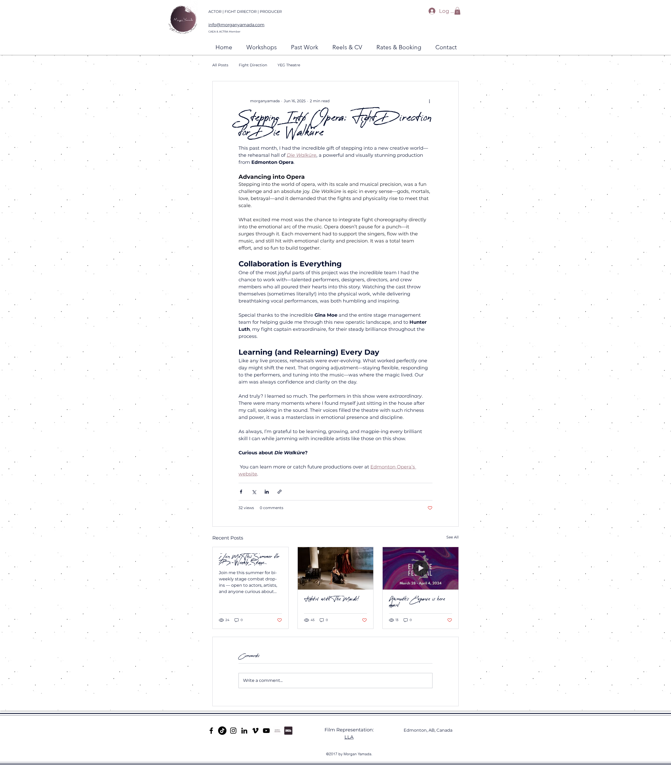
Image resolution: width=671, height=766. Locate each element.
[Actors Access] (277, 730)
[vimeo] (255, 730)
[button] (457, 11)
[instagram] (233, 730)
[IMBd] (288, 730)
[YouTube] (266, 730)
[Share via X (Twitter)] (253, 491)
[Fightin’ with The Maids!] (336, 568)
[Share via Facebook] (241, 491)
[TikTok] (222, 730)
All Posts (220, 65)
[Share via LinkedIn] (266, 491)
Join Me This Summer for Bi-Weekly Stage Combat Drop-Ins (249, 559)
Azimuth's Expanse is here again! (417, 602)
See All (452, 537)
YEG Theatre (289, 65)
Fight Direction (253, 65)
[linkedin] (244, 730)
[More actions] (429, 101)
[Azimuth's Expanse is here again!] (420, 568)
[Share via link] (279, 491)
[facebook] (211, 730)
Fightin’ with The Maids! (331, 599)
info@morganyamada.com (236, 24)
